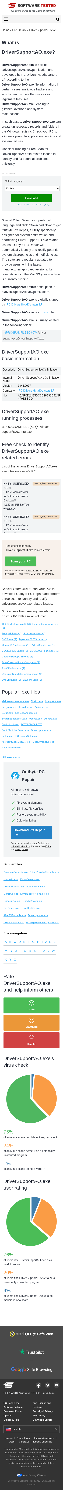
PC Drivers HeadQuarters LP (25, 304)
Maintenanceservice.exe (15, 701)
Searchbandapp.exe (26, 712)
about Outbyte (18, 205)
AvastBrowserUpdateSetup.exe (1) (21, 662)
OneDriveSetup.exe (43, 741)
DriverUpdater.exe (41, 730)
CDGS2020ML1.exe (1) (15, 650)
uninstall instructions (29, 205)
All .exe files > (11, 757)
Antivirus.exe (42, 707)
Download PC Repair (29, 830)
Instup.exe (7, 736)
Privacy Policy (44, 205)
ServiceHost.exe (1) (34, 633)
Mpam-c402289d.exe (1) (33, 639)
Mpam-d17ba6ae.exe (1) (15, 645)
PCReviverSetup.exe (26, 736)
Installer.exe (26, 707)
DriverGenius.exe (30, 879)
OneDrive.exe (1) (11, 679)
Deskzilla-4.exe (10, 724)
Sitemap (9, 1438)
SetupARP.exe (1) (11, 633)
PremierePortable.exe (16, 872)
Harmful (31, 1044)
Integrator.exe (53, 701)
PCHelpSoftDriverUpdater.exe (42, 922)
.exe (45, 312)
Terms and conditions (44, 1438)
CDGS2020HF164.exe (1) (44, 650)
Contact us (24, 1442)
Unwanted (32, 1026)
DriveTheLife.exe (30, 908)
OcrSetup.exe (11, 908)
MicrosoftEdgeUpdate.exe (16, 741)
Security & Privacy (43, 1411)
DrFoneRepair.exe (36, 886)
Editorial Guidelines (42, 1442)
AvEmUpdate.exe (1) (43, 645)
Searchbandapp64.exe (14, 718)
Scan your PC (20, 561)
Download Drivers (42, 1419)
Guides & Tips (11, 1419)
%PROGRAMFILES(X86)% (21, 332)
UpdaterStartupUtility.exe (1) (17, 656)
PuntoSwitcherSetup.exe (15, 730)
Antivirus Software (13, 1407)
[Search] (57, 20)
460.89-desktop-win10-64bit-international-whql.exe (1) (30, 626)
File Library (19, 30)
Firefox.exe (37, 701)
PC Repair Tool (12, 1402)
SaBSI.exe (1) (9, 639)
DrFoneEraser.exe (14, 886)
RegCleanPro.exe (11, 747)
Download (31, 198)
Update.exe (35, 718)
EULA (38, 205)
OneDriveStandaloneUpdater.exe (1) (22, 674)
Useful (31, 1009)
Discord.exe (50, 718)
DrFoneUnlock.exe (14, 922)
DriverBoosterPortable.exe (44, 872)
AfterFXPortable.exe (15, 915)
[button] (31, 19)
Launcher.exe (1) (32, 679)
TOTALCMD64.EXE (31, 724)
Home (5, 30)
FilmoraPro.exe (12, 901)
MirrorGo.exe (11, 879)
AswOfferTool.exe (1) (13, 668)
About (12, 1442)
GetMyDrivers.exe (33, 901)
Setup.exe (7, 712)
